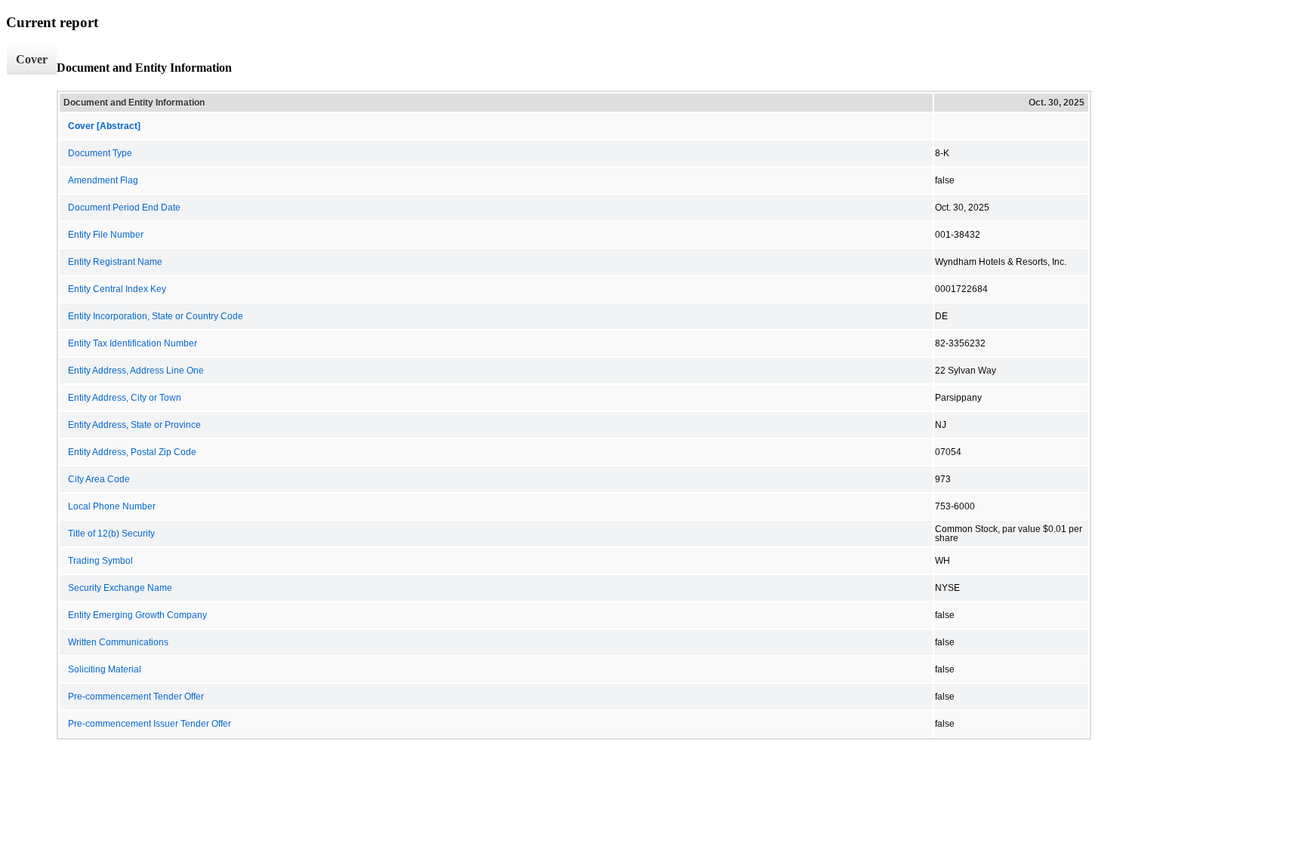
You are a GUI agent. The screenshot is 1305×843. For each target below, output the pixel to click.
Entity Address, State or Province (134, 424)
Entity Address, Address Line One (136, 370)
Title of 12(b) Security (111, 533)
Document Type (100, 153)
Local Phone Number (112, 506)
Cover (32, 59)
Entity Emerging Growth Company (137, 615)
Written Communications (118, 642)
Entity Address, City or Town (124, 397)
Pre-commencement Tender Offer (136, 696)
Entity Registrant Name (115, 261)
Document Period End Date (124, 207)
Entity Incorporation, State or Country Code (155, 316)
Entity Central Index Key (117, 289)
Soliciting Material (104, 669)
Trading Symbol (100, 560)
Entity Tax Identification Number (132, 343)
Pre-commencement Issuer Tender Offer (149, 723)
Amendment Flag (103, 180)
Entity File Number (105, 234)
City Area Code (99, 479)
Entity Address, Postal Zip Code (132, 452)
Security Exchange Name (120, 587)
